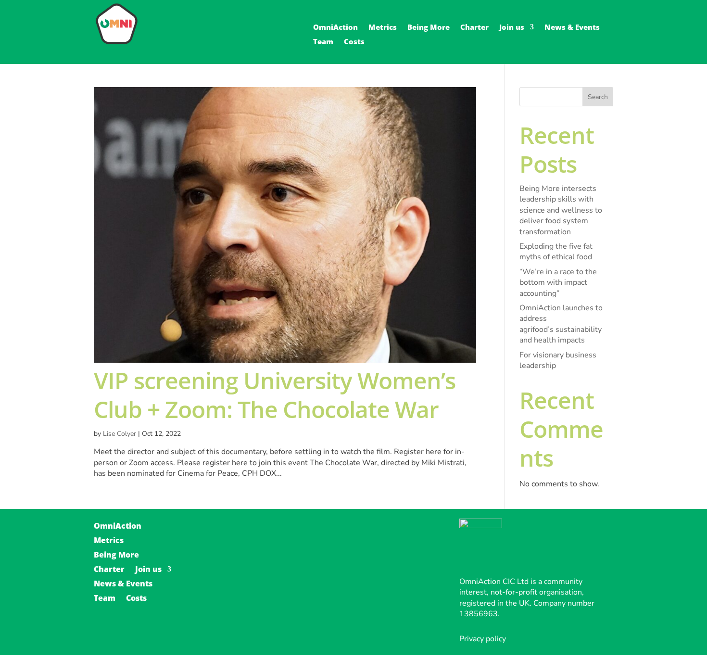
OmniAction (335, 28)
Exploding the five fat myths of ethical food (556, 251)
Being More (428, 28)
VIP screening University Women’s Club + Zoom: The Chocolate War (274, 395)
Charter (474, 28)
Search (598, 97)
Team (323, 42)
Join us (511, 28)
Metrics (382, 28)
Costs (354, 42)
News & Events (572, 28)
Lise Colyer (119, 433)
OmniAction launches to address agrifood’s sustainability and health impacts (561, 324)
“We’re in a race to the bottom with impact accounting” (558, 283)
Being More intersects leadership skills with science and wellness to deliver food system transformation (560, 210)
